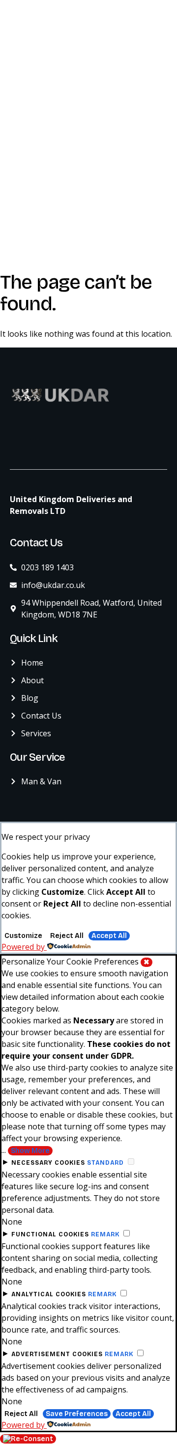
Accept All (109, 936)
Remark (105, 1234)
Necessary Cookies (48, 1162)
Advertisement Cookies (57, 1354)
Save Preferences (77, 1414)
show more (30, 1151)
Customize (23, 936)
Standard (105, 1162)
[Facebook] (27, 440)
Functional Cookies (50, 1234)
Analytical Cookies (48, 1294)
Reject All (67, 936)
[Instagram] (47, 440)
